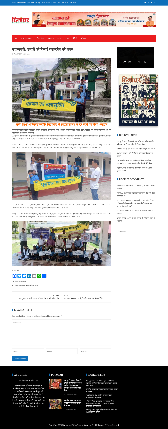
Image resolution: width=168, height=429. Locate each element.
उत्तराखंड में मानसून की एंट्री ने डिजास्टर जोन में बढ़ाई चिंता (83, 297)
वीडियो (75, 38)
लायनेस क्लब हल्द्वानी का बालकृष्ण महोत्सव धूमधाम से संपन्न (136, 149)
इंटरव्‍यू (67, 38)
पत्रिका (83, 38)
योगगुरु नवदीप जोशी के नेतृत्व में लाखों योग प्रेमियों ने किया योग (39, 297)
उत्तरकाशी (23, 281)
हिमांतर (14, 3)
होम (16, 38)
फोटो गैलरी (68, 3)
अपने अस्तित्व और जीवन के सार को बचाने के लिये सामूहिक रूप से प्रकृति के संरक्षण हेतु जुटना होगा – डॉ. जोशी (135, 203)
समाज (50, 38)
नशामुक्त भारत (36, 285)
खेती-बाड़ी (37, 3)
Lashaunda (121, 186)
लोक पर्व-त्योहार (21, 3)
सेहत (32, 3)
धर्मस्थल (54, 3)
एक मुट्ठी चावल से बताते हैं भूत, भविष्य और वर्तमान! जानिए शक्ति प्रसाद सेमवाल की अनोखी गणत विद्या (73, 385)
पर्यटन (59, 38)
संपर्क (74, 3)
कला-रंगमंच (61, 3)
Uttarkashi (22, 285)
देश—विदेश (40, 38)
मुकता (119, 193)
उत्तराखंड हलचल (26, 38)
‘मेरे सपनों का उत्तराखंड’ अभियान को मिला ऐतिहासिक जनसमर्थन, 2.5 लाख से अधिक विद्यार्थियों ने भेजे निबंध (100, 403)
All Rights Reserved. (112, 425)
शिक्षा (28, 3)
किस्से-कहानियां (46, 3)
